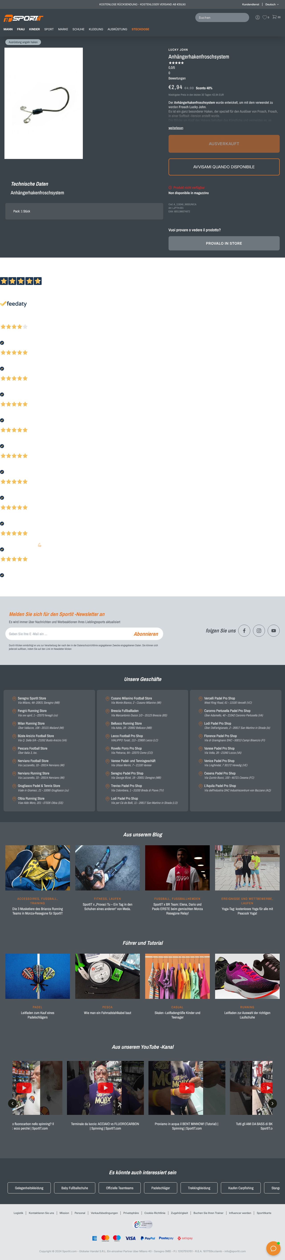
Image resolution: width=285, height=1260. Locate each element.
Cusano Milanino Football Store (136, 700)
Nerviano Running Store (41, 775)
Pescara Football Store (32, 750)
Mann (8, 29)
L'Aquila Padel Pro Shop (237, 788)
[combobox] (223, 17)
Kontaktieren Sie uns (41, 1213)
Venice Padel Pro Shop (225, 763)
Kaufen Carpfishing (240, 1187)
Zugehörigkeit (179, 1213)
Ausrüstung (117, 29)
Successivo (23, 320)
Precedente (7, 320)
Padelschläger (160, 1187)
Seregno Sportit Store (38, 700)
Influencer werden (240, 1213)
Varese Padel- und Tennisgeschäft (133, 763)
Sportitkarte (264, 1213)
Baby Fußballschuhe (74, 1187)
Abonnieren (146, 633)
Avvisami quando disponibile (224, 167)
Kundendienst (250, 4)
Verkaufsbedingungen (104, 1213)
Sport (49, 29)
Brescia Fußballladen (139, 713)
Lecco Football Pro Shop (134, 738)
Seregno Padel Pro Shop (136, 775)
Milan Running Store (41, 725)
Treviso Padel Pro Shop (137, 788)
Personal (80, 1213)
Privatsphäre (131, 1213)
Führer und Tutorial (142, 943)
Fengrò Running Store (38, 713)
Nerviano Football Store (41, 763)
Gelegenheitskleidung (29, 1187)
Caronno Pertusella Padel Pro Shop (233, 713)
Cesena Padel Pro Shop (229, 775)
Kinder (34, 29)
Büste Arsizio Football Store (42, 738)
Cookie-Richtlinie (155, 1213)
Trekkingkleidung (199, 1187)
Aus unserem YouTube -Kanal (142, 1047)
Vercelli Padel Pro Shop (228, 700)
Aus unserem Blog (142, 834)
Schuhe (78, 29)
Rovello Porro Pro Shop (132, 750)
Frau (21, 29)
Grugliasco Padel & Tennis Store (43, 788)
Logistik (18, 1213)
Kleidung (96, 29)
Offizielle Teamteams (119, 1187)
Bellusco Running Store (131, 725)
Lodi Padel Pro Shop (144, 800)
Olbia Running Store (40, 800)
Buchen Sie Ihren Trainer (208, 1213)
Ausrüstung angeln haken (23, 42)
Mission (64, 1213)
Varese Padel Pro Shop (222, 750)
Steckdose (140, 29)
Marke (63, 29)
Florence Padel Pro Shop (234, 738)
